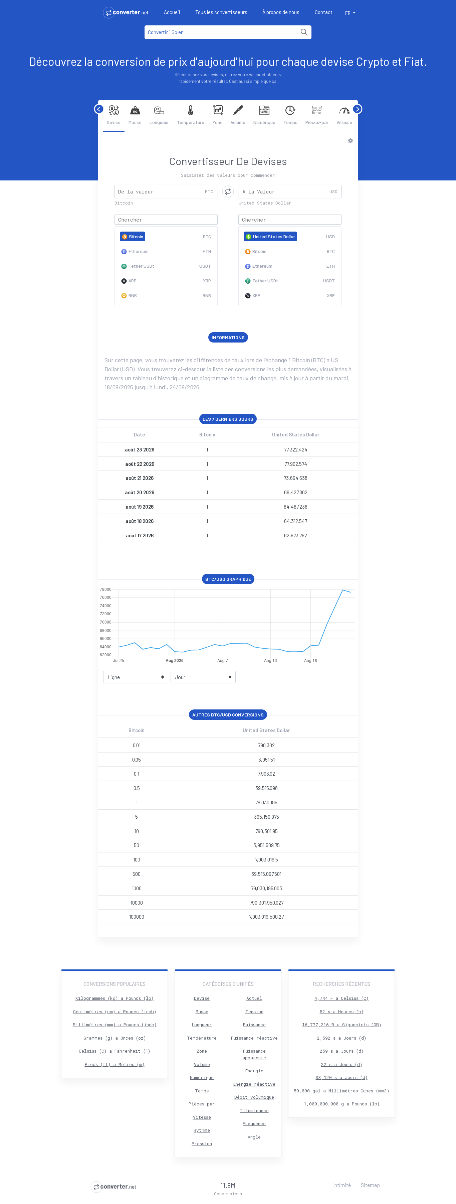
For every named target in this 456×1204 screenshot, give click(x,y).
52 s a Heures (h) (342, 1012)
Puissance (254, 1025)
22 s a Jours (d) (341, 1064)
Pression (202, 1144)
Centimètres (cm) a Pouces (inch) (114, 1012)
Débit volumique (254, 1097)
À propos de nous (280, 12)
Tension (254, 1012)
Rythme (202, 1130)
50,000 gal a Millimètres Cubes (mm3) (341, 1091)
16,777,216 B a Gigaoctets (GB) (341, 1025)
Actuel (254, 998)
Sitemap (370, 1185)
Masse (135, 122)
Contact (323, 12)
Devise (114, 122)
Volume (238, 122)
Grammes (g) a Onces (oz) (114, 1038)
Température (190, 122)
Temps (290, 122)
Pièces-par (316, 122)
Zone (217, 122)
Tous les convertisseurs (221, 12)
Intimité (342, 1185)
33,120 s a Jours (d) (342, 1077)
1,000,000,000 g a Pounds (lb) (342, 1104)
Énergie (254, 1071)
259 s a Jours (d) (342, 1051)
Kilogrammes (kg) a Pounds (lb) (114, 998)
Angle (254, 1137)
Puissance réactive (254, 1038)
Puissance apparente (254, 1054)
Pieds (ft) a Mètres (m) (115, 1064)
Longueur (159, 122)
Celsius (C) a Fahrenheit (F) (114, 1051)
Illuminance (254, 1110)
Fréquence (254, 1123)
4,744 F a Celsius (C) (341, 998)
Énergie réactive (254, 1084)
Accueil (172, 12)
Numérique (264, 122)
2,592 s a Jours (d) (341, 1038)
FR (348, 13)
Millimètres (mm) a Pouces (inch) (115, 1025)
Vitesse (344, 122)
